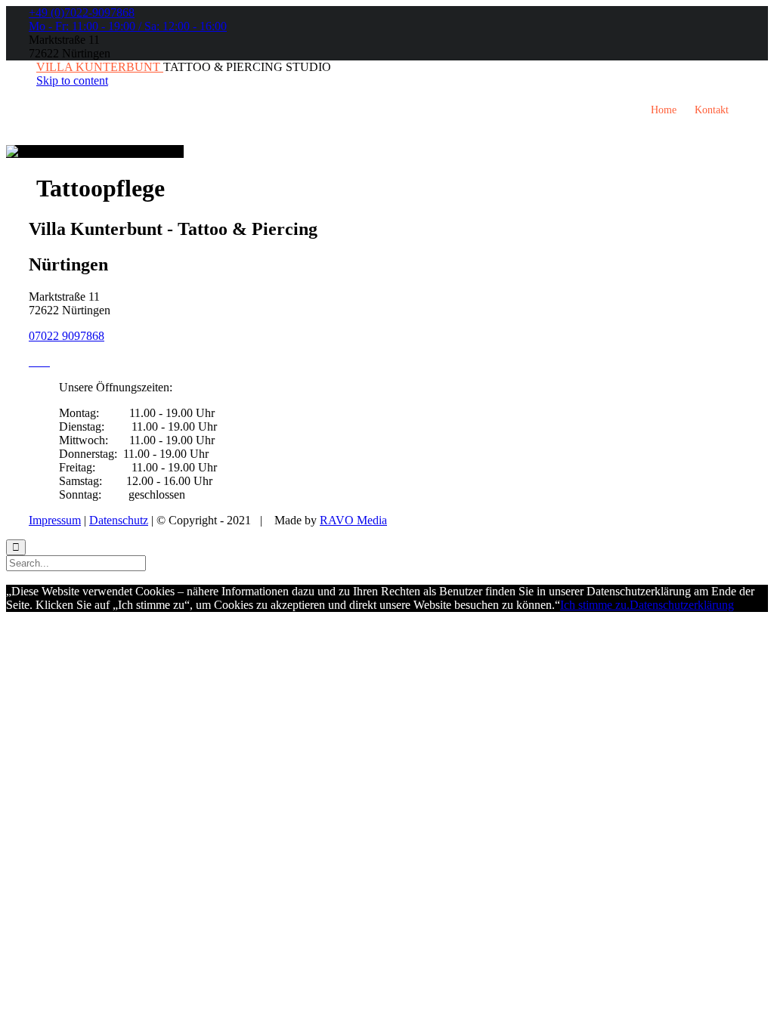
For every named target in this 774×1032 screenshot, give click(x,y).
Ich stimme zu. (595, 604)
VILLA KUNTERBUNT (99, 66)
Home (663, 110)
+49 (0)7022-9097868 (82, 12)
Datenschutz (118, 520)
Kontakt (712, 110)
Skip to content (72, 80)
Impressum (55, 520)
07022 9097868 (66, 335)
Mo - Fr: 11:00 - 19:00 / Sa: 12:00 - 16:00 (128, 26)
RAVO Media (353, 520)
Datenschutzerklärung (682, 604)
